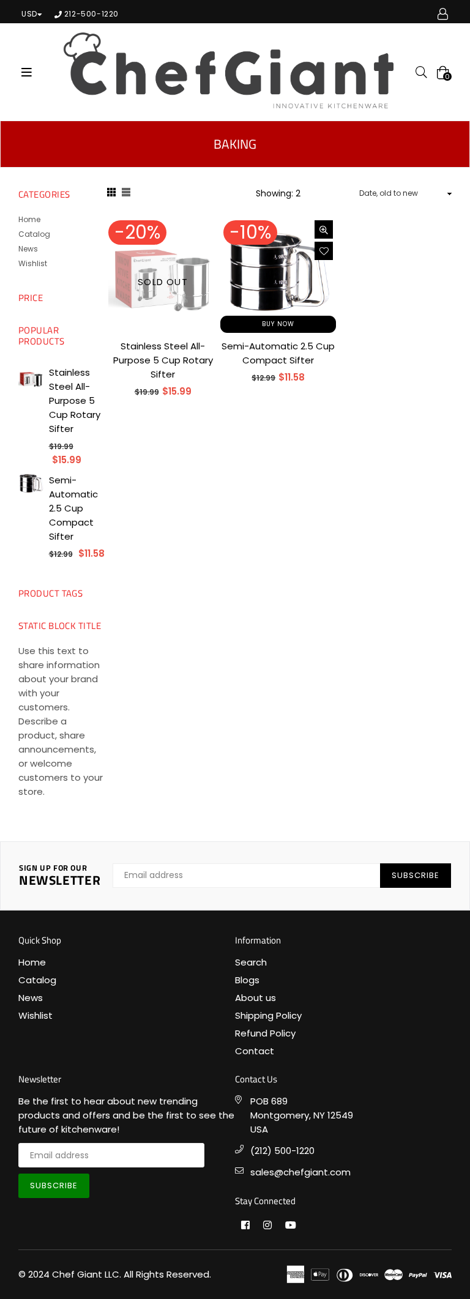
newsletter (59, 875)
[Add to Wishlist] (324, 251)
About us (255, 997)
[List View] (126, 194)
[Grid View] (111, 194)
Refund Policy (265, 1033)
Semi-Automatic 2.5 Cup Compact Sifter (73, 508)
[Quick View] (324, 229)
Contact (254, 1050)
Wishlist (32, 263)
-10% (250, 232)
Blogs (247, 979)
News (28, 249)
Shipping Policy (268, 1015)
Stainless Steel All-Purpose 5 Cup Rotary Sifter (163, 360)
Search (251, 962)
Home (29, 219)
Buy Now (278, 324)
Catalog (34, 234)
